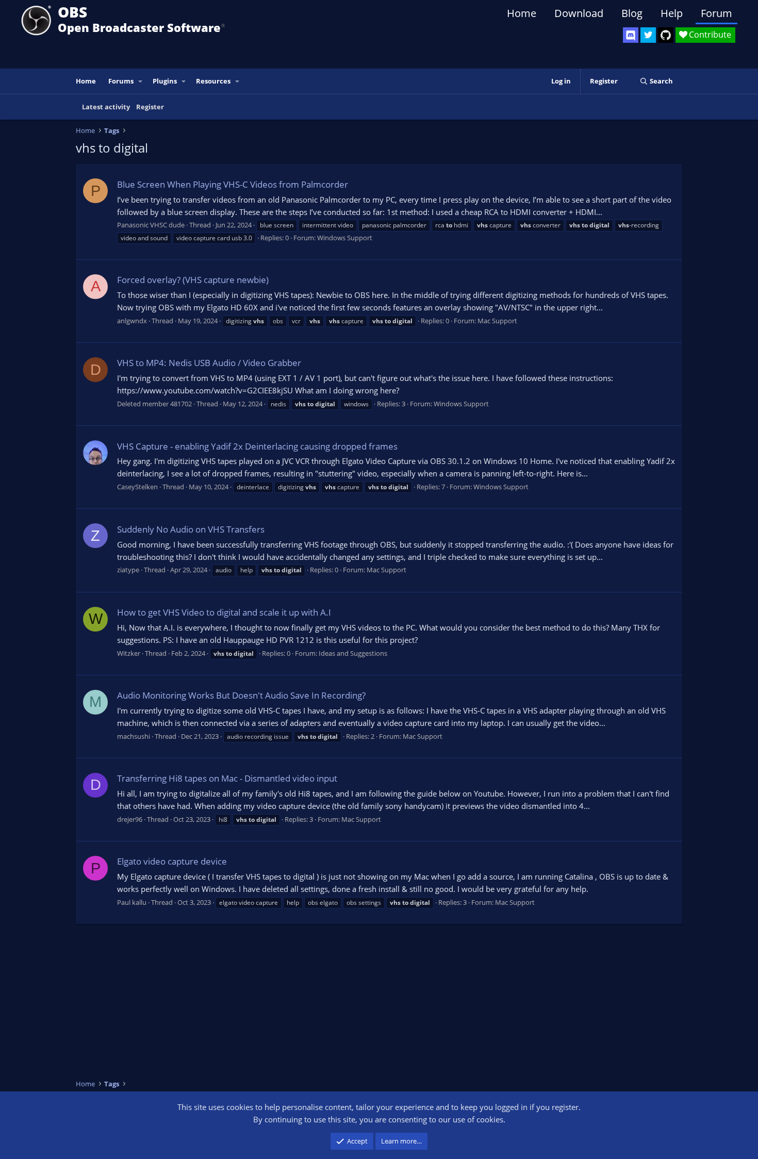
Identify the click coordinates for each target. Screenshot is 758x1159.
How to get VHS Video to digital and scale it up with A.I (224, 612)
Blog (631, 13)
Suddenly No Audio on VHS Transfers (191, 529)
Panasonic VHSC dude (151, 224)
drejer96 (129, 819)
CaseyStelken (137, 486)
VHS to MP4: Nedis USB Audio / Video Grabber (209, 363)
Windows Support (344, 237)
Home (521, 13)
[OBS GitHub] (665, 35)
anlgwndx (132, 320)
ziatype (128, 569)
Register (150, 106)
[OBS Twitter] (648, 35)
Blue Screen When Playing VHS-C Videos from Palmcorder (232, 184)
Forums (121, 81)
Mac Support (497, 320)
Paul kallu (131, 902)
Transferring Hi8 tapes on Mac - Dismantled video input (227, 778)
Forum (716, 13)
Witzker (128, 653)
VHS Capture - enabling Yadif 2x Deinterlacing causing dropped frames (257, 446)
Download (578, 13)
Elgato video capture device (172, 861)
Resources (213, 81)
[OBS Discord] (630, 35)
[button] (141, 81)
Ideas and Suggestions (353, 653)
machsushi (133, 736)
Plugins (165, 81)
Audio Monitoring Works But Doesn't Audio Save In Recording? (241, 695)
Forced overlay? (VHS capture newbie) (193, 280)
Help (672, 13)
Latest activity (106, 106)
